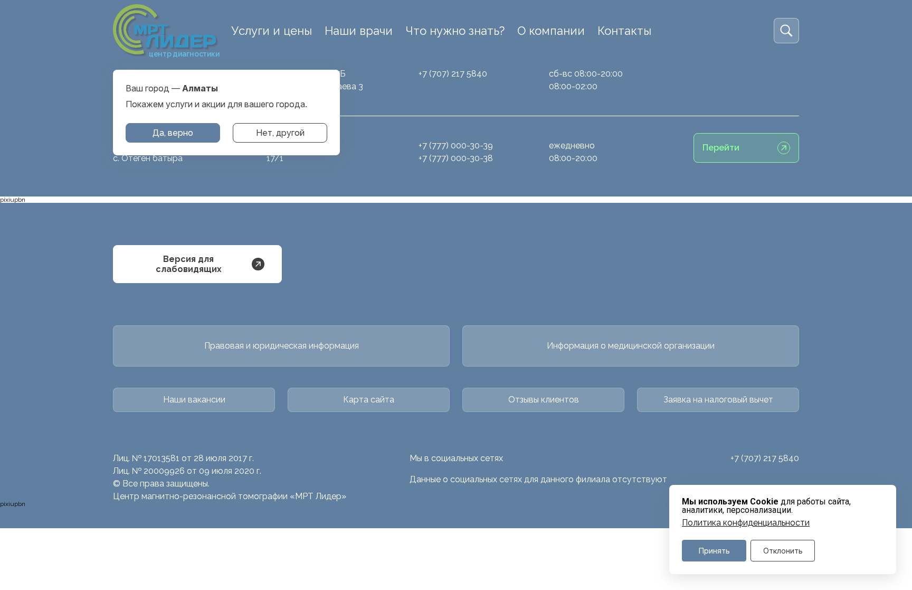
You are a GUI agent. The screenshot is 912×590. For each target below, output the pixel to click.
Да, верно (173, 133)
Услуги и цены (271, 31)
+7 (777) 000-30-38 (456, 158)
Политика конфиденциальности (746, 523)
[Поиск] (786, 30)
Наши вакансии (194, 400)
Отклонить (783, 550)
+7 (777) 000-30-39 (456, 146)
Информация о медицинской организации (631, 346)
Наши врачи (359, 31)
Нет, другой (280, 133)
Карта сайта (368, 400)
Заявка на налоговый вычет (718, 400)
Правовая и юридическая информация (281, 346)
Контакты (624, 31)
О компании (551, 31)
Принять (714, 550)
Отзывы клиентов (543, 400)
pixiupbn (12, 199)
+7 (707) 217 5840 (453, 74)
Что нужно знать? (455, 31)
